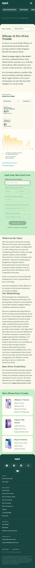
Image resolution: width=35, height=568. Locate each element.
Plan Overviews (6, 503)
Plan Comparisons (7, 506)
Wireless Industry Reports (9, 530)
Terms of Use (15, 549)
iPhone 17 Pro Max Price (21, 412)
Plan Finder (5, 482)
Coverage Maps (6, 512)
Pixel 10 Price (18, 446)
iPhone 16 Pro (25, 18)
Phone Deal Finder (7, 478)
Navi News (5, 527)
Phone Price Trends (14, 18)
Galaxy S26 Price (19, 426)
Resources (5, 18)
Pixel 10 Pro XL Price (20, 443)
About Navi (5, 524)
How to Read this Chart (9, 163)
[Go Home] (5, 3)
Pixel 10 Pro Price (19, 449)
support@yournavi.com (9, 539)
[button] (23, 29)
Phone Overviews (7, 500)
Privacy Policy (5, 549)
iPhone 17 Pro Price (20, 409)
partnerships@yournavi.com (10, 542)
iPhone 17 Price (19, 403)
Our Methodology (7, 165)
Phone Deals (5, 490)
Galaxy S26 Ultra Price (21, 432)
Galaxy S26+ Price (20, 429)
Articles (4, 509)
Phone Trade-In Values (8, 496)
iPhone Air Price (19, 406)
